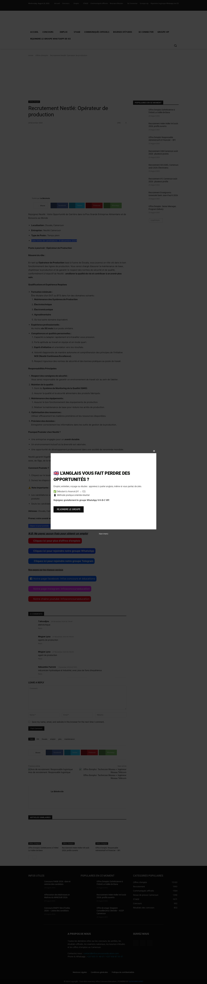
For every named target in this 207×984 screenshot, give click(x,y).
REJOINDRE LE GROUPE (68, 509)
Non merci (103, 533)
